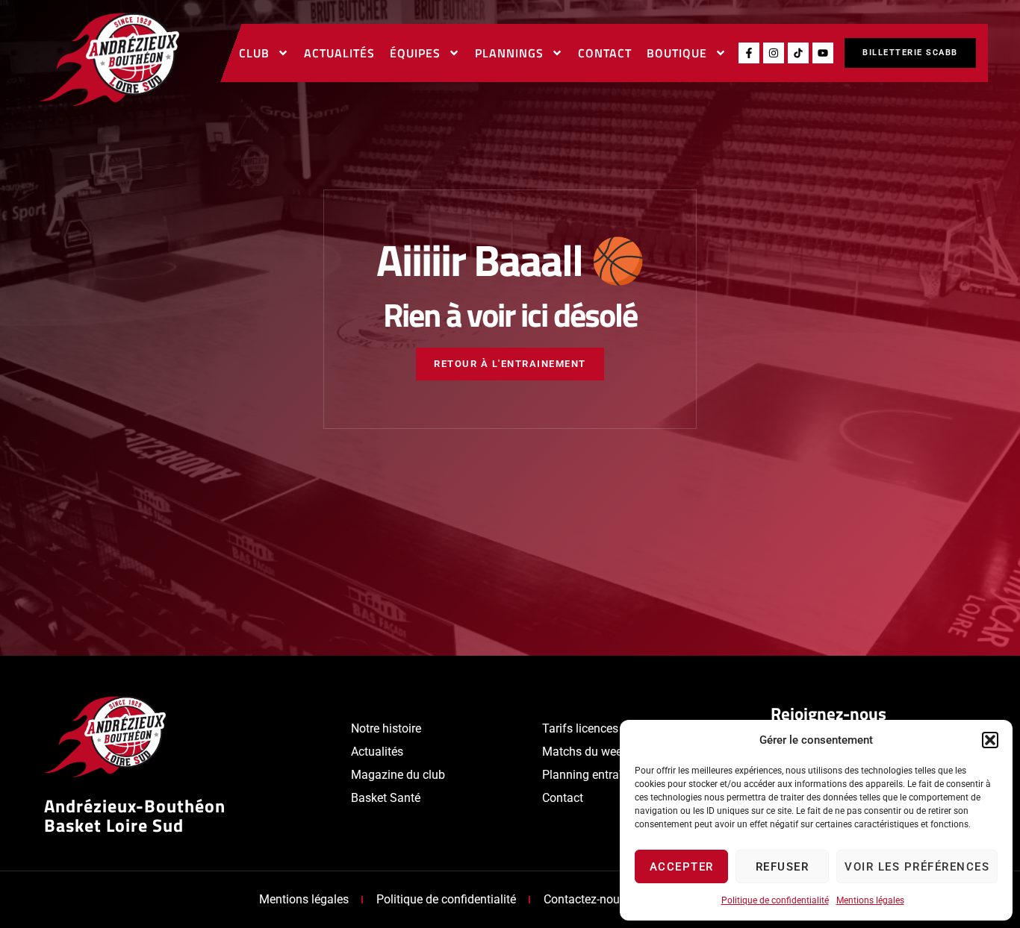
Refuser (782, 867)
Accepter (682, 867)
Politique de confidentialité (775, 900)
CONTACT (605, 53)
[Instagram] (773, 53)
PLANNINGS (509, 53)
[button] (990, 740)
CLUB (254, 53)
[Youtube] (822, 53)
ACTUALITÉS (339, 53)
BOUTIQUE (677, 53)
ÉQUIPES (415, 53)
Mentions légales (870, 900)
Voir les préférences (917, 867)
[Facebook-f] (748, 53)
